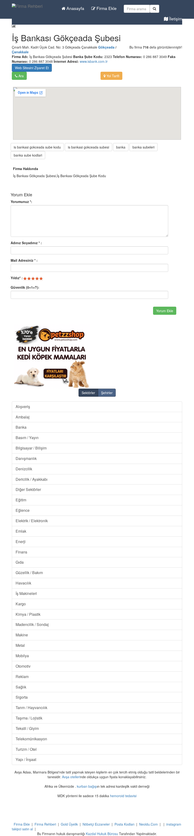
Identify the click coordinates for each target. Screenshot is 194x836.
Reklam (22, 676)
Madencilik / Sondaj (32, 624)
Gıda (20, 562)
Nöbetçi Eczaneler (96, 824)
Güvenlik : (25, 287)
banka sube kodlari (28, 155)
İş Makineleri (26, 593)
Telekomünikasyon (31, 739)
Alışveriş (23, 406)
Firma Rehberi (45, 824)
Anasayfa (74, 8)
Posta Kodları (124, 824)
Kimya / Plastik (28, 614)
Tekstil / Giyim (27, 728)
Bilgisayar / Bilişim (31, 448)
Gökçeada (106, 47)
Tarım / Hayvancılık (31, 707)
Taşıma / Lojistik (29, 718)
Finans (21, 552)
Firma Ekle (106, 8)
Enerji (21, 541)
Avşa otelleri (71, 776)
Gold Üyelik (69, 824)
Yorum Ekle (164, 310)
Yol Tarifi (112, 75)
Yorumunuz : (21, 201)
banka (120, 147)
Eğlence (23, 510)
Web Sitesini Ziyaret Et (32, 67)
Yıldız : (17, 277)
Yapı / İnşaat (26, 759)
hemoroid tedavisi (123, 795)
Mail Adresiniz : (24, 260)
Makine (22, 635)
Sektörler (88, 392)
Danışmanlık (26, 458)
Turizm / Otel (26, 749)
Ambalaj (23, 417)
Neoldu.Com (148, 824)
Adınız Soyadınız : (26, 242)
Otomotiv (23, 666)
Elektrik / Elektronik (32, 520)
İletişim (175, 19)
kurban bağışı (87, 786)
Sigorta (22, 697)
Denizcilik (24, 469)
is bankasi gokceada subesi (88, 147)
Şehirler (107, 392)
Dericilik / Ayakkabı (32, 479)
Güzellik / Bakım (29, 572)
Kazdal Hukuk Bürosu (102, 833)
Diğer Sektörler (28, 489)
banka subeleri (143, 147)
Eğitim (21, 500)
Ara (21, 75)
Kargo (21, 604)
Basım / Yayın (27, 437)
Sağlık (21, 687)
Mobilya (22, 655)
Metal (20, 645)
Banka (21, 427)
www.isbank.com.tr (94, 61)
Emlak (21, 531)
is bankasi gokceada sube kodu (37, 147)
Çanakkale (20, 51)
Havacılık (23, 583)
